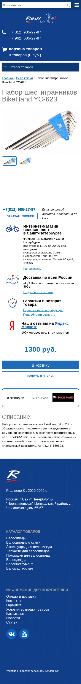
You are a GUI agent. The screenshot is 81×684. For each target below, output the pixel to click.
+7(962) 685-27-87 (25, 38)
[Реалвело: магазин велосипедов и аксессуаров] (40, 22)
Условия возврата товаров (27, 609)
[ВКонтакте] (11, 634)
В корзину (40, 365)
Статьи (11, 622)
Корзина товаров (25, 49)
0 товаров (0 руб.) (25, 55)
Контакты (13, 601)
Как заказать (32, 268)
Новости (13, 618)
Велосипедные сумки (23, 542)
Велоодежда (16, 560)
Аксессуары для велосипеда (29, 547)
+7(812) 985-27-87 (25, 32)
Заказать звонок (20, 216)
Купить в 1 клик (40, 376)
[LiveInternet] (9, 664)
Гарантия (13, 605)
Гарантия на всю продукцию (43, 310)
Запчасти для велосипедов (28, 551)
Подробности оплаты (38, 292)
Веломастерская (19, 568)
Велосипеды (16, 538)
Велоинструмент (19, 564)
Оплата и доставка (21, 596)
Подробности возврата (39, 314)
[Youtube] (24, 634)
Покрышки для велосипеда (28, 555)
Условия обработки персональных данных (32, 671)
